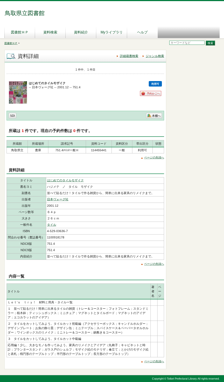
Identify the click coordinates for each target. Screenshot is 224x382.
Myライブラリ (112, 32)
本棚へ (156, 115)
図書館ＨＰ (19, 32)
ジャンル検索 (155, 56)
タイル (51, 224)
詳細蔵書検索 (129, 56)
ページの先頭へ (154, 157)
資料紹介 (81, 32)
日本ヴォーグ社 (57, 199)
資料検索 (50, 32)
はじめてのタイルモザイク (65, 180)
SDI (12, 115)
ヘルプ (142, 32)
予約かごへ (153, 93)
